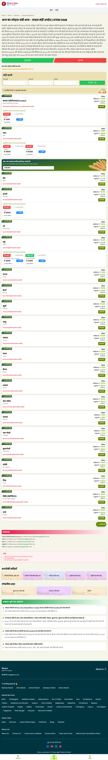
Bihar (4, 699)
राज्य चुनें (5, 79)
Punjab (20, 707)
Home (3, 15)
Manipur (94, 703)
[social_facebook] (47, 746)
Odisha (4, 703)
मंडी (56, 10)
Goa (78, 699)
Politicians (43, 722)
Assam (50, 707)
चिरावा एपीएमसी (54, 591)
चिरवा (89, 591)
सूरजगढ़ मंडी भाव (75, 576)
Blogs (52, 722)
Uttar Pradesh (46, 703)
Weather (61, 722)
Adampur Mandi (49, 688)
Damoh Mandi (34, 688)
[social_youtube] (52, 746)
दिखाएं (90, 82)
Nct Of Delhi (56, 699)
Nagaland (7, 711)
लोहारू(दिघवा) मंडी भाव (11, 576)
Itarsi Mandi (20, 688)
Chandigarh (101, 707)
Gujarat (35, 703)
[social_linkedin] (56, 746)
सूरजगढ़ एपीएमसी (18, 591)
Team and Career (66, 733)
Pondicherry (87, 699)
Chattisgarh (13, 699)
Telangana (80, 707)
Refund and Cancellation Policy (88, 733)
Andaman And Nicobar (19, 703)
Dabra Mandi (64, 688)
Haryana (17, 15)
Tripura (90, 707)
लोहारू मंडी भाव (54, 576)
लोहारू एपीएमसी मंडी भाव (33, 576)
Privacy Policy (50, 733)
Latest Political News (27, 722)
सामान (56, 79)
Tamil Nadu (39, 707)
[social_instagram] (60, 746)
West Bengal (19, 711)
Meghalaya (59, 703)
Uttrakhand (83, 703)
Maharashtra (43, 699)
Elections (12, 722)
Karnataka (68, 699)
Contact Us (16, 733)
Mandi (10, 15)
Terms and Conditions (33, 733)
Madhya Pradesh (28, 699)
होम (51, 10)
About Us (100, 669)
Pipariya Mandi (7, 688)
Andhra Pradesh (8, 707)
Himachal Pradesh (45, 711)
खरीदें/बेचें (101, 106)
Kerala (98, 699)
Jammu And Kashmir (64, 707)
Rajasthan (71, 703)
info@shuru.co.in (13, 675)
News (4, 722)
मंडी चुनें (31, 79)
